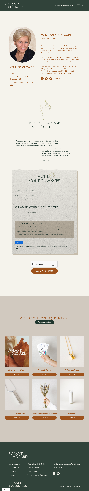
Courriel (19, 200)
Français (4, 489)
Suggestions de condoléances (31, 224)
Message (18, 212)
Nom (17, 196)
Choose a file (19, 242)
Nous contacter (33, 468)
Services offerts (14, 464)
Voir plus (17, 374)
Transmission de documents (37, 475)
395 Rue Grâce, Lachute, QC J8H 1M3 (66, 464)
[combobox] (6, 489)
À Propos (12, 471)
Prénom (18, 191)
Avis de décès (55, 5)
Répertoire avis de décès (36, 464)
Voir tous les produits (44, 322)
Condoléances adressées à (27, 207)
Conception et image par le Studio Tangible (70, 486)
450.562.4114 (57, 468)
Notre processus (33, 471)
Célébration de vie (67, 5)
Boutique (12, 475)
